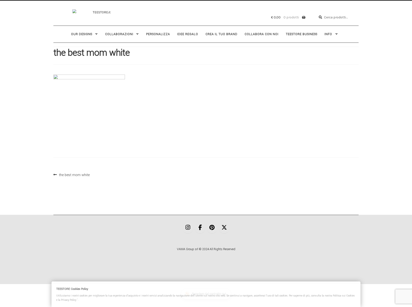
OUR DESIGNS (81, 34)
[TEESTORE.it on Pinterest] (212, 228)
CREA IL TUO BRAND (221, 34)
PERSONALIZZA (158, 34)
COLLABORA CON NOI (261, 34)
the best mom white (74, 174)
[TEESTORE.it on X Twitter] (224, 228)
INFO (328, 34)
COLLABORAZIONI (119, 34)
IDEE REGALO (187, 34)
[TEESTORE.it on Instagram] (187, 228)
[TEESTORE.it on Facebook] (200, 228)
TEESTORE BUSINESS (301, 34)
